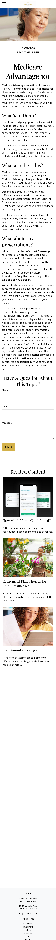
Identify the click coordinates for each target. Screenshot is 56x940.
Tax (28, 936)
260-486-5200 (31, 898)
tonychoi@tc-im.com (28, 913)
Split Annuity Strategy (20, 650)
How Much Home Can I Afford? (27, 520)
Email (5, 406)
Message (7, 422)
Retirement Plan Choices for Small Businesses (24, 583)
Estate (28, 930)
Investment (28, 927)
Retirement (28, 923)
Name (5, 390)
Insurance (28, 933)
